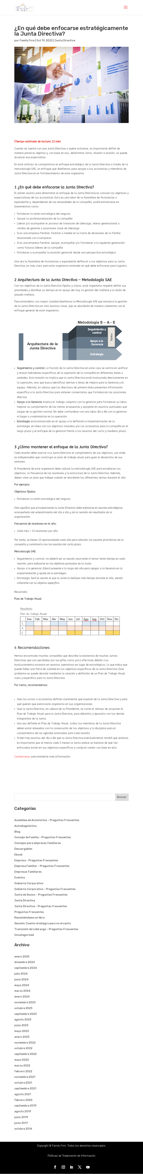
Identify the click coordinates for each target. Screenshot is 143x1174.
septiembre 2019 (25, 1105)
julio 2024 (21, 973)
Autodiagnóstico (25, 826)
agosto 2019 (22, 1111)
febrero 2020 (23, 1100)
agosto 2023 (22, 1019)
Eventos (19, 877)
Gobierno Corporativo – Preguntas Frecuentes (45, 889)
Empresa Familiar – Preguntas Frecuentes (41, 866)
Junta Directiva (65, 40)
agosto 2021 (22, 1094)
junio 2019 (21, 1117)
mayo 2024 (21, 985)
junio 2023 (21, 1025)
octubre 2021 (23, 1082)
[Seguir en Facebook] (55, 1167)
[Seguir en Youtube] (88, 1167)
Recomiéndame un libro (29, 917)
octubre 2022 (23, 1048)
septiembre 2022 (25, 1054)
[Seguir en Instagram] (63, 1167)
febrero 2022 (23, 1071)
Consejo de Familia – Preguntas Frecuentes (42, 837)
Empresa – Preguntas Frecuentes (36, 860)
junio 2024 (21, 979)
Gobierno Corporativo (28, 883)
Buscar (122, 797)
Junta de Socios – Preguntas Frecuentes (41, 894)
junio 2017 (21, 1123)
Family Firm (27, 40)
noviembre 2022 (25, 1042)
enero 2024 (22, 996)
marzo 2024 (22, 990)
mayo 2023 (21, 1031)
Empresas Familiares (28, 871)
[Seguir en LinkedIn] (71, 1167)
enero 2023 (21, 1037)
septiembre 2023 (25, 1014)
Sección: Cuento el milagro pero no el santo (42, 923)
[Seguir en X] (79, 1167)
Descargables (23, 848)
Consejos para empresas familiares (37, 843)
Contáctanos (22, 756)
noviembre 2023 (25, 1002)
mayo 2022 (21, 1059)
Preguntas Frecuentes (29, 912)
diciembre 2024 (24, 962)
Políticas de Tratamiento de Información (71, 1155)
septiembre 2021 (25, 1088)
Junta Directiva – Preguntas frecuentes (40, 906)
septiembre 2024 (25, 968)
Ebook (18, 854)
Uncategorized (24, 935)
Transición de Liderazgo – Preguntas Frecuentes (46, 929)
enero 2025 (21, 956)
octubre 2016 (23, 1128)
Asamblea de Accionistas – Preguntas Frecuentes (46, 820)
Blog (17, 831)
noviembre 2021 (24, 1077)
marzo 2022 (22, 1065)
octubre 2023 (23, 1008)
